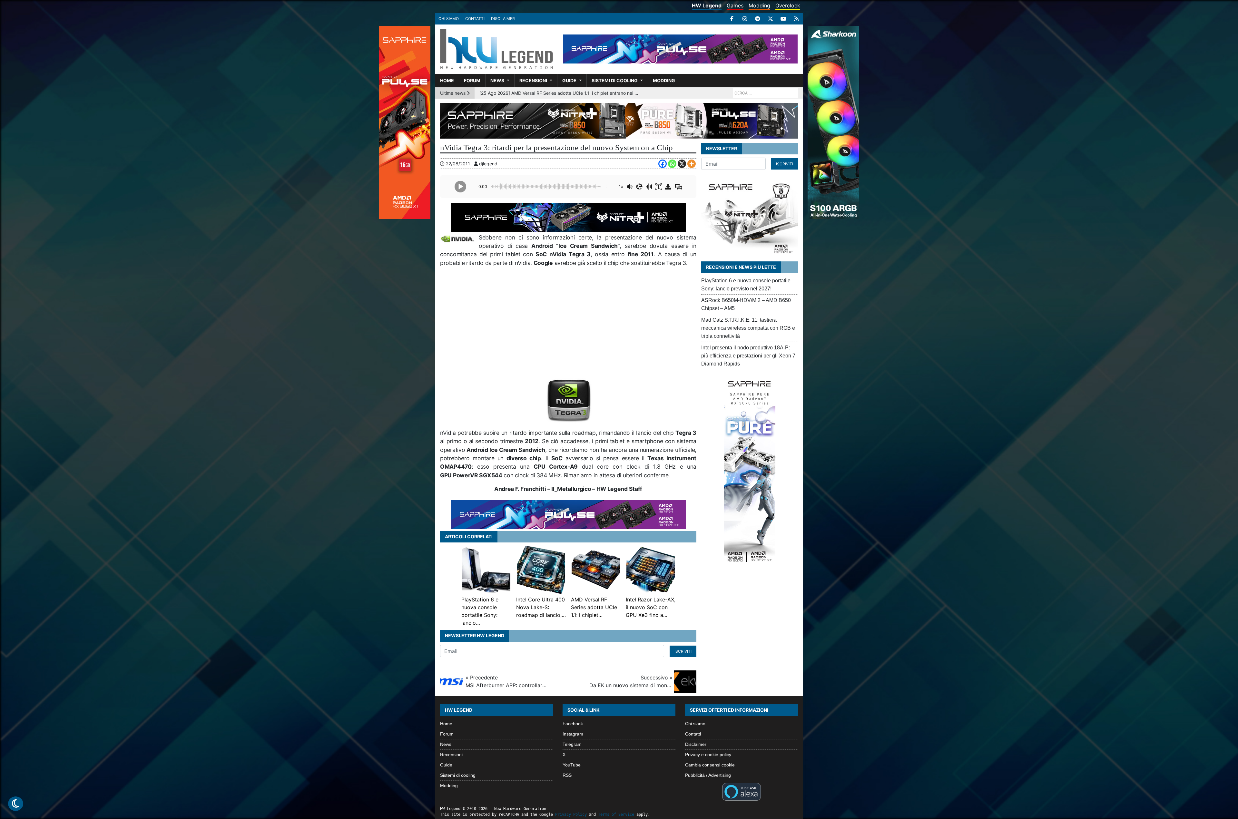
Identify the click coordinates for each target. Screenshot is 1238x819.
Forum (472, 80)
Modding (759, 5)
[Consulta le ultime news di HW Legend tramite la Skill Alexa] (741, 791)
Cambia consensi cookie (710, 764)
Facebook (573, 723)
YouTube (572, 764)
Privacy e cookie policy (708, 754)
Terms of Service (616, 814)
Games (735, 5)
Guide (569, 80)
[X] (770, 18)
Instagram (573, 733)
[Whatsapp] (672, 164)
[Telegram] (757, 18)
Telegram (572, 744)
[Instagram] (744, 18)
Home (447, 80)
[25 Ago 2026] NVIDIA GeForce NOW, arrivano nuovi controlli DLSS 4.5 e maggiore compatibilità (559, 93)
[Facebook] (731, 18)
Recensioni (533, 80)
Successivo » (631, 681)
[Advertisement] (568, 319)
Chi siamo (448, 18)
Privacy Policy (571, 814)
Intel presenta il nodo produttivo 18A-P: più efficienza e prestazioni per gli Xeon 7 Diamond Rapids (748, 355)
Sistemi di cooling (615, 80)
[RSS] (796, 18)
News (497, 80)
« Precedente (507, 681)
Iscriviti (683, 651)
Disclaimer (503, 18)
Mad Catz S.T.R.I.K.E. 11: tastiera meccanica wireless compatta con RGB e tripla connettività (748, 328)
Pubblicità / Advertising (708, 775)
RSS (567, 775)
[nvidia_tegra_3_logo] (569, 399)
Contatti (475, 18)
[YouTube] (783, 18)
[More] (691, 164)
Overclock (787, 5)
